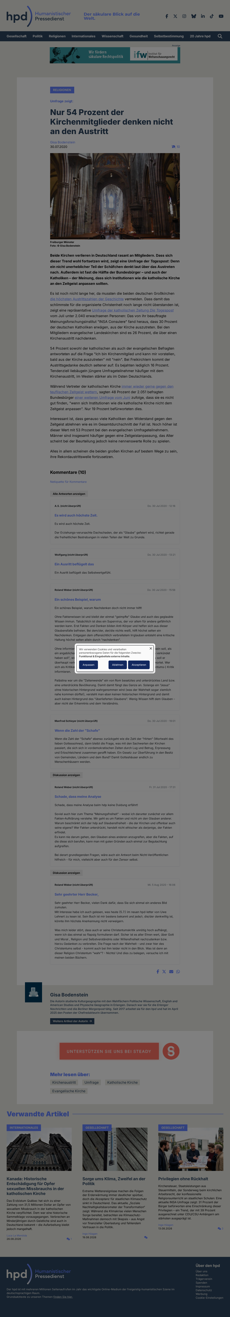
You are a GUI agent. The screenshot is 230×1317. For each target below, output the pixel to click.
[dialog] (115, 658)
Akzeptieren (139, 664)
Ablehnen (117, 664)
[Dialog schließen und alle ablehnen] (150, 647)
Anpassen (88, 664)
